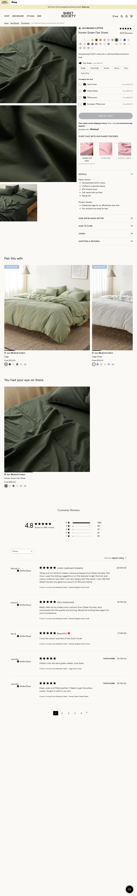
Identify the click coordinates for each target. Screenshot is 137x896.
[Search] (121, 16)
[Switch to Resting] (14, 2)
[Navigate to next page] (87, 712)
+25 (25, 486)
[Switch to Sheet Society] (5, 2)
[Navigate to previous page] (49, 712)
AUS (116, 16)
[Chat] (129, 890)
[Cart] (131, 16)
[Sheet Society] (68, 14)
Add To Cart (105, 116)
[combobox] (22, 551)
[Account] (126, 16)
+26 (25, 364)
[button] (106, 174)
